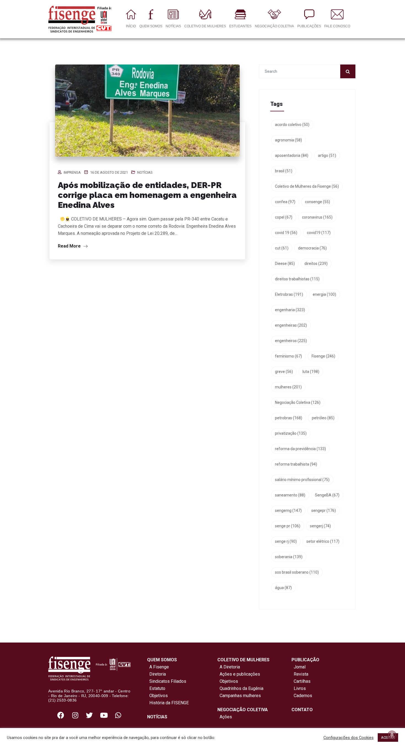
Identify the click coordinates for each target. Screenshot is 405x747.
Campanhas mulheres (239, 695)
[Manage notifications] (392, 734)
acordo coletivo (292, 124)
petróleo (323, 418)
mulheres (288, 387)
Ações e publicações (238, 674)
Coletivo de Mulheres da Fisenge (307, 186)
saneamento (290, 495)
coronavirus (317, 217)
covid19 (319, 232)
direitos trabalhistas (297, 279)
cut (281, 248)
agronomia (288, 140)
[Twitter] (89, 715)
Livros (300, 688)
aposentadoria (291, 155)
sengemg (288, 510)
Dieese (285, 263)
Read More (70, 246)
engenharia (290, 310)
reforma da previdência (300, 449)
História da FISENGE (168, 702)
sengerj (320, 526)
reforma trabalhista (296, 464)
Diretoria (156, 674)
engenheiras (291, 325)
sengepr (323, 510)
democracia (312, 248)
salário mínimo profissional (302, 479)
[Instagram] (75, 715)
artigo (327, 155)
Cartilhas (302, 681)
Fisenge (323, 356)
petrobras (288, 418)
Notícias (145, 172)
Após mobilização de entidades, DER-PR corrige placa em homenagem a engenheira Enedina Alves (147, 195)
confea (285, 202)
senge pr (287, 526)
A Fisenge (158, 667)
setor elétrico (322, 541)
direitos (316, 263)
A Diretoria (228, 667)
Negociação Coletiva (297, 402)
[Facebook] (61, 715)
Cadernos (303, 695)
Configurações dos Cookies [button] (348, 737)
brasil (283, 171)
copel (283, 217)
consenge (317, 202)
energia (324, 294)
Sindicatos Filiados (166, 681)
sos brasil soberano (297, 572)
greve (284, 371)
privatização (291, 433)
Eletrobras (289, 294)
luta (311, 371)
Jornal (300, 667)
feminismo (288, 356)
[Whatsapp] (118, 715)
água (283, 587)
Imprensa (72, 172)
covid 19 (286, 232)
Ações (224, 716)
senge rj (286, 541)
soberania (289, 557)
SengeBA (327, 495)
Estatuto (156, 688)
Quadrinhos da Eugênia (240, 688)
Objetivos (157, 695)
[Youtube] (104, 715)
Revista (301, 674)
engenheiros (291, 340)
